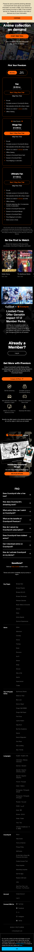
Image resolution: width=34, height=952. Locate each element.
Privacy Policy (20, 943)
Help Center (15, 567)
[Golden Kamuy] (9, 263)
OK (17, 949)
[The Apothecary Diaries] (24, 263)
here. (21, 945)
